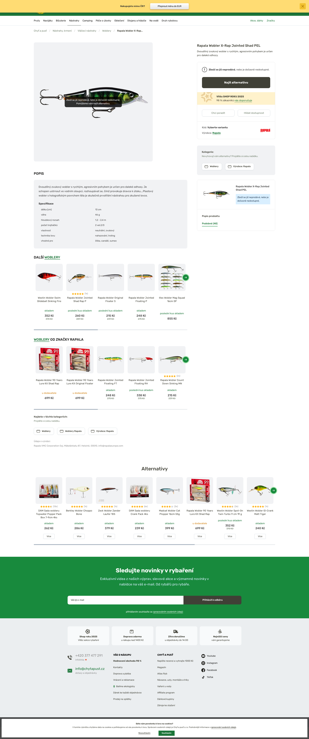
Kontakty (118, 667)
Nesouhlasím (144, 733)
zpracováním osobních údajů (168, 611)
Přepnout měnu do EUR (169, 6)
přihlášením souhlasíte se (154, 611)
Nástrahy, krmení (62, 30)
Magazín (161, 667)
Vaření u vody (164, 686)
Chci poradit (218, 113)
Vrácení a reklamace (123, 680)
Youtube (211, 656)
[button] (185, 277)
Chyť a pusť (40, 30)
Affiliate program (166, 692)
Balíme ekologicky (125, 686)
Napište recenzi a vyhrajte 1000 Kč (175, 661)
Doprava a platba (122, 673)
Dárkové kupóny (165, 699)
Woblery (106, 30)
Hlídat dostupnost (254, 113)
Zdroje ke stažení (166, 705)
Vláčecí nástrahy (87, 30)
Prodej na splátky (122, 699)
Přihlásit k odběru (212, 599)
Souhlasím (166, 733)
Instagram (212, 663)
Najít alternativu (236, 82)
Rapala (216, 132)
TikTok (210, 677)
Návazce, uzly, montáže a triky (173, 680)
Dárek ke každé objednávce (127, 692)
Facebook (212, 670)
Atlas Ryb (162, 673)
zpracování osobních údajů (223, 727)
